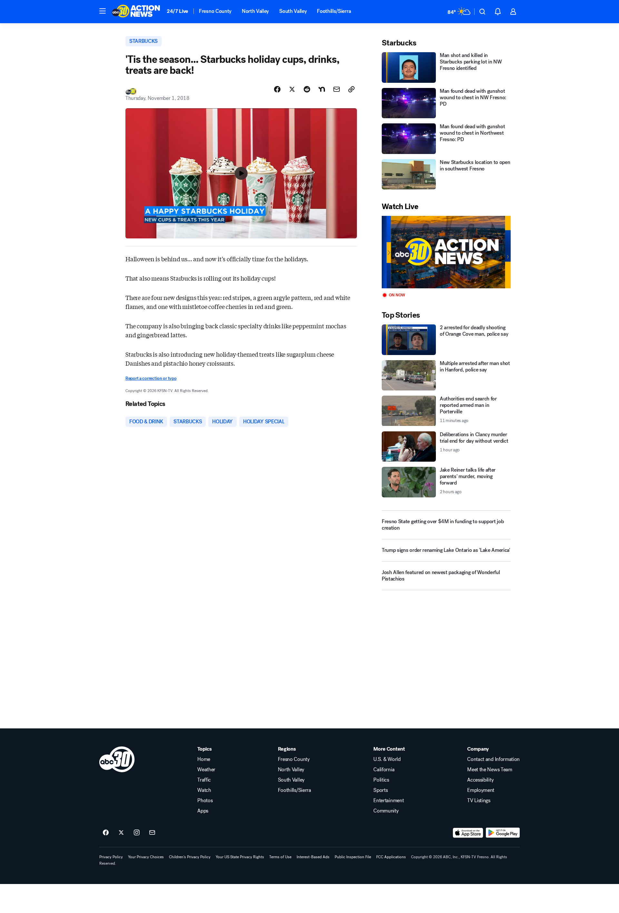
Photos (204, 800)
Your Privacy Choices (146, 857)
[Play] (446, 252)
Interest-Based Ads (313, 857)
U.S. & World (386, 759)
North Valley (255, 11)
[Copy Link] (351, 89)
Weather (206, 769)
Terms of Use (280, 857)
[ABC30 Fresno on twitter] (121, 832)
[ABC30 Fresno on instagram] (136, 832)
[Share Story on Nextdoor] (321, 89)
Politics (381, 780)
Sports (380, 790)
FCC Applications (391, 857)
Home (203, 759)
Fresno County (215, 11)
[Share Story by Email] (336, 89)
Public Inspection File (353, 857)
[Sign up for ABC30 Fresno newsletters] (152, 832)
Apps (202, 810)
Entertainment (388, 800)
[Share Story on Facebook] (277, 89)
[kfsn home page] (117, 759)
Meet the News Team (489, 769)
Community (385, 810)
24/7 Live (177, 11)
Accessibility (480, 780)
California (383, 769)
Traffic (204, 780)
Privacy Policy (111, 857)
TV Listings (478, 800)
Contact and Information (493, 759)
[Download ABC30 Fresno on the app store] (468, 833)
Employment (480, 790)
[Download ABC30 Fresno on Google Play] (503, 833)
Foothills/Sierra (334, 11)
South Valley (293, 11)
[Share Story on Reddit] (306, 89)
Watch (204, 790)
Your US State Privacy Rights (240, 857)
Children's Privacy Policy (190, 857)
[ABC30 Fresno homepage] (136, 12)
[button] (102, 11)
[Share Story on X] (292, 89)
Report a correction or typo (150, 378)
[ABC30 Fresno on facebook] (105, 832)
